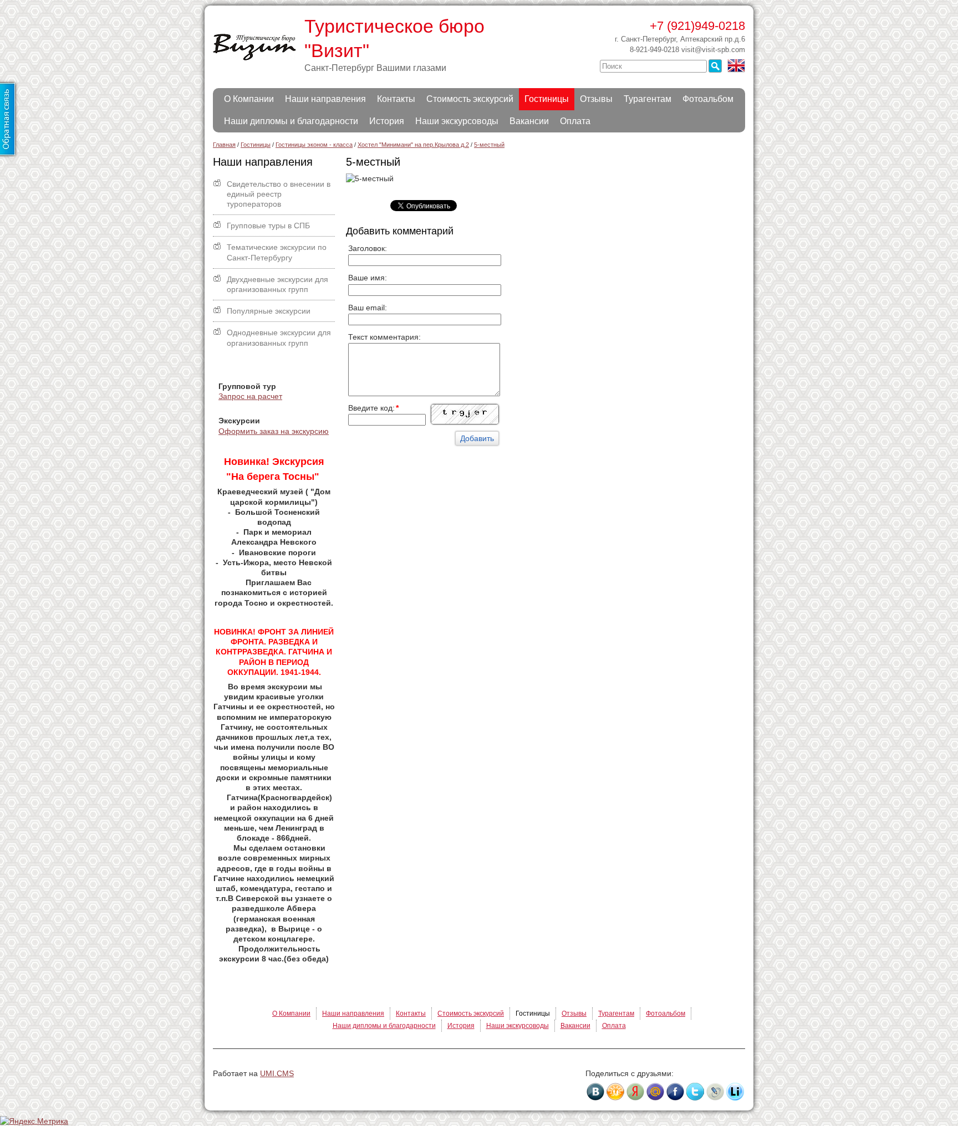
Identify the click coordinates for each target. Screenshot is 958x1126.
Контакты (396, 99)
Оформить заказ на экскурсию (273, 431)
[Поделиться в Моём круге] (635, 1092)
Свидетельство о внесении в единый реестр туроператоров (278, 194)
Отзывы (596, 99)
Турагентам (647, 99)
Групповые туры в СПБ (268, 225)
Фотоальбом (707, 99)
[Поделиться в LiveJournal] (715, 1092)
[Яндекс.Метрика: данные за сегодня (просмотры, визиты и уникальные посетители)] (34, 1121)
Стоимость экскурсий (469, 99)
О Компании (249, 99)
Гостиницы (546, 99)
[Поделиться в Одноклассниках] (615, 1092)
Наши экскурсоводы (456, 121)
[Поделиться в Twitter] (695, 1092)
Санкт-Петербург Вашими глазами (375, 68)
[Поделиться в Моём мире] (655, 1092)
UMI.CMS (277, 1073)
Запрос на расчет (250, 396)
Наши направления (325, 99)
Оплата (575, 121)
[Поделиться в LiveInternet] (735, 1092)
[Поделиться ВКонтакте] (595, 1092)
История (386, 121)
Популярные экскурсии (268, 310)
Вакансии (529, 121)
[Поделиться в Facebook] (675, 1092)
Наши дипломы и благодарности (291, 121)
